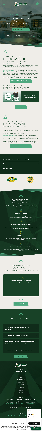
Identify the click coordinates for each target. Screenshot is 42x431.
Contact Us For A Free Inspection (20, 81)
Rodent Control (21, 384)
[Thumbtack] (25, 415)
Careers (21, 381)
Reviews (21, 392)
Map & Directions (9, 403)
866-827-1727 (21, 371)
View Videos (19, 107)
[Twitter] (17, 415)
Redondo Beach (6, 71)
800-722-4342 (26, 15)
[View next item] (22, 185)
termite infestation (8, 63)
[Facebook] (11, 415)
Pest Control (21, 385)
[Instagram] (14, 415)
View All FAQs (19, 356)
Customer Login (21, 387)
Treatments (21, 390)
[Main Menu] (4, 4)
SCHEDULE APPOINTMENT (19, 29)
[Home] (20, 4)
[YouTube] (19, 415)
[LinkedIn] (22, 415)
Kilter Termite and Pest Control (9, 70)
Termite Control (21, 382)
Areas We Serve (21, 389)
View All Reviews (19, 303)
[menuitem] (21, 163)
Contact (21, 393)
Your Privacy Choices (25, 423)
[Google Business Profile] (8, 415)
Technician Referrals (21, 379)
